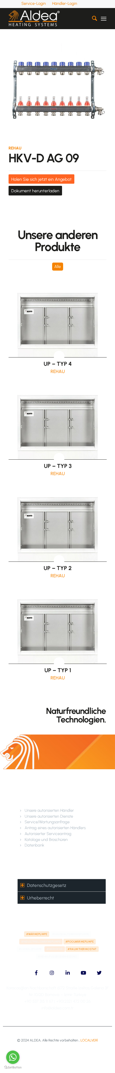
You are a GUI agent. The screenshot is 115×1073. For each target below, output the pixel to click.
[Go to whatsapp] (13, 1057)
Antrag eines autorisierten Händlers (55, 827)
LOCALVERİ (89, 1040)
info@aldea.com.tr (57, 1008)
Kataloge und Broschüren (46, 839)
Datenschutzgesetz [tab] (46, 885)
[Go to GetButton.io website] (12, 1067)
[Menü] (103, 18)
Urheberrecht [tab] (40, 898)
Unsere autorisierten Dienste (49, 816)
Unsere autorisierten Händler (49, 810)
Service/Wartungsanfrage (47, 822)
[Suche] (92, 18)
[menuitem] (34, 3)
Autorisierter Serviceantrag (48, 833)
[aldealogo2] (48, 18)
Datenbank (34, 845)
